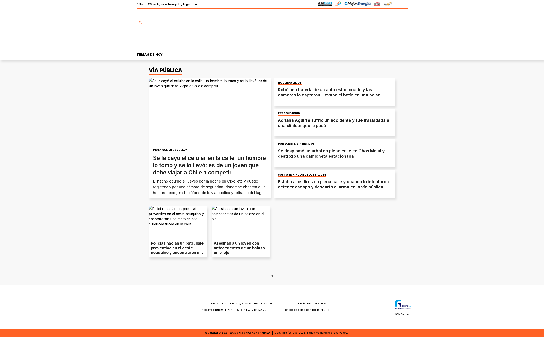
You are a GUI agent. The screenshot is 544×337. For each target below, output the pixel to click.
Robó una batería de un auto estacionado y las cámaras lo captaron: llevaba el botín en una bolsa (329, 92)
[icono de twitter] (385, 23)
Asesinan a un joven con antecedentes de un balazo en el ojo (239, 248)
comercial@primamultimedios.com (240, 303)
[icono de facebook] (376, 23)
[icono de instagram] (394, 23)
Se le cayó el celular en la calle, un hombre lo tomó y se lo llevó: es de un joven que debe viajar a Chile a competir (209, 165)
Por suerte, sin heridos (296, 144)
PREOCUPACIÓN (289, 113)
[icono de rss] (404, 23)
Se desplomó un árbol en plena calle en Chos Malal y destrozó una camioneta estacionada (331, 153)
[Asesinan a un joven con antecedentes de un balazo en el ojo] (241, 222)
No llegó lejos (290, 82)
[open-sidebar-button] (139, 23)
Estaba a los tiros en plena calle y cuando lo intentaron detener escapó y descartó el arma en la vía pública (333, 184)
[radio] (325, 4)
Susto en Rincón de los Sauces (302, 174)
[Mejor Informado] (272, 23)
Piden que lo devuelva (170, 150)
